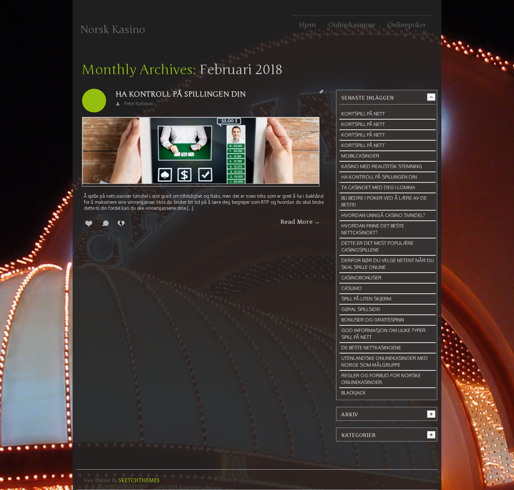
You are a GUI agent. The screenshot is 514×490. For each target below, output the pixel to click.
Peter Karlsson (138, 103)
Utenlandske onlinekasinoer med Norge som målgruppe (384, 361)
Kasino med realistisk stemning (381, 166)
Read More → (300, 222)
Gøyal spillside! (360, 309)
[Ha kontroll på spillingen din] (200, 151)
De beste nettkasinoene (371, 347)
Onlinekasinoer (351, 25)
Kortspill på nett (363, 114)
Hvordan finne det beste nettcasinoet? (372, 229)
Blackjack (353, 393)
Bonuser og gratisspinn (372, 320)
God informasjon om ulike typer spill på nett (383, 333)
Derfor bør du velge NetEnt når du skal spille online (387, 263)
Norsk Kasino (112, 29)
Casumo (351, 288)
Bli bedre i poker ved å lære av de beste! (384, 201)
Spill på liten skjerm (366, 299)
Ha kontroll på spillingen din (181, 94)
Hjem (307, 25)
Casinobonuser (361, 278)
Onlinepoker (406, 25)
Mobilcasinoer (360, 156)
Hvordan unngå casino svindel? (383, 215)
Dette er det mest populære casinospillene (377, 246)
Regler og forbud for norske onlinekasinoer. (381, 378)
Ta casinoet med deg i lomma (378, 187)
